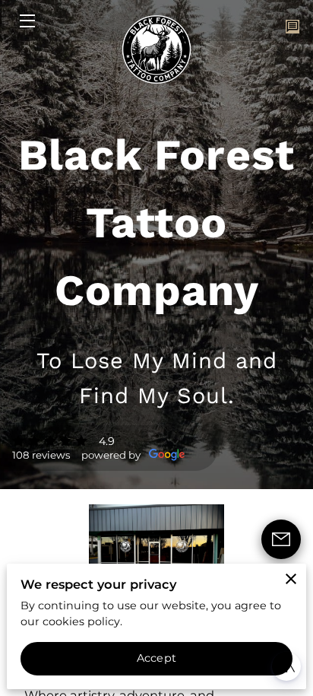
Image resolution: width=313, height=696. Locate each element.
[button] (286, 666)
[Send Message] (281, 539)
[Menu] (26, 20)
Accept (156, 658)
